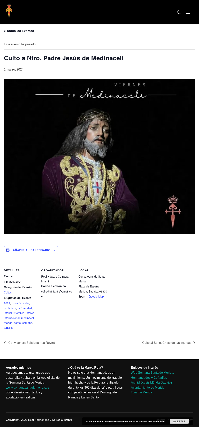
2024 (7, 303)
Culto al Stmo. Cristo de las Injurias (166, 342)
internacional (12, 318)
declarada (10, 308)
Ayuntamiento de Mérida (147, 387)
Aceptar (179, 421)
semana (27, 323)
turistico (8, 327)
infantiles (18, 313)
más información (156, 421)
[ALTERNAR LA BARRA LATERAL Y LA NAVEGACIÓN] (189, 12)
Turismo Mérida (141, 392)
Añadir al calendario (32, 250)
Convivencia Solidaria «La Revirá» (32, 342)
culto (26, 303)
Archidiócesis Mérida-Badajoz (151, 382)
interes (30, 313)
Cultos (8, 292)
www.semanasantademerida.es (27, 387)
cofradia (17, 303)
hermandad (25, 308)
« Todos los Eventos (19, 30)
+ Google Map (95, 296)
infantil (8, 313)
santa (17, 323)
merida (8, 323)
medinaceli (27, 318)
